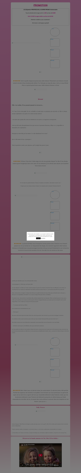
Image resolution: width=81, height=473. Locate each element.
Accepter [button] (38, 238)
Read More (43, 238)
